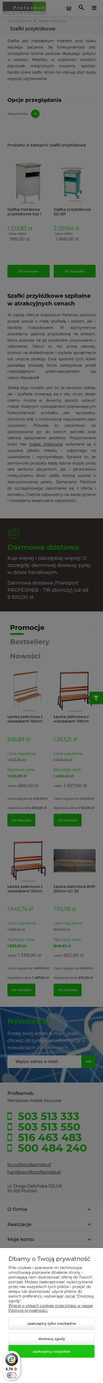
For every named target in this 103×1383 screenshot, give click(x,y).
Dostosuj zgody (51, 1339)
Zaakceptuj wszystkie (51, 1351)
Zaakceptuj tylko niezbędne (51, 1323)
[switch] (11, 1375)
